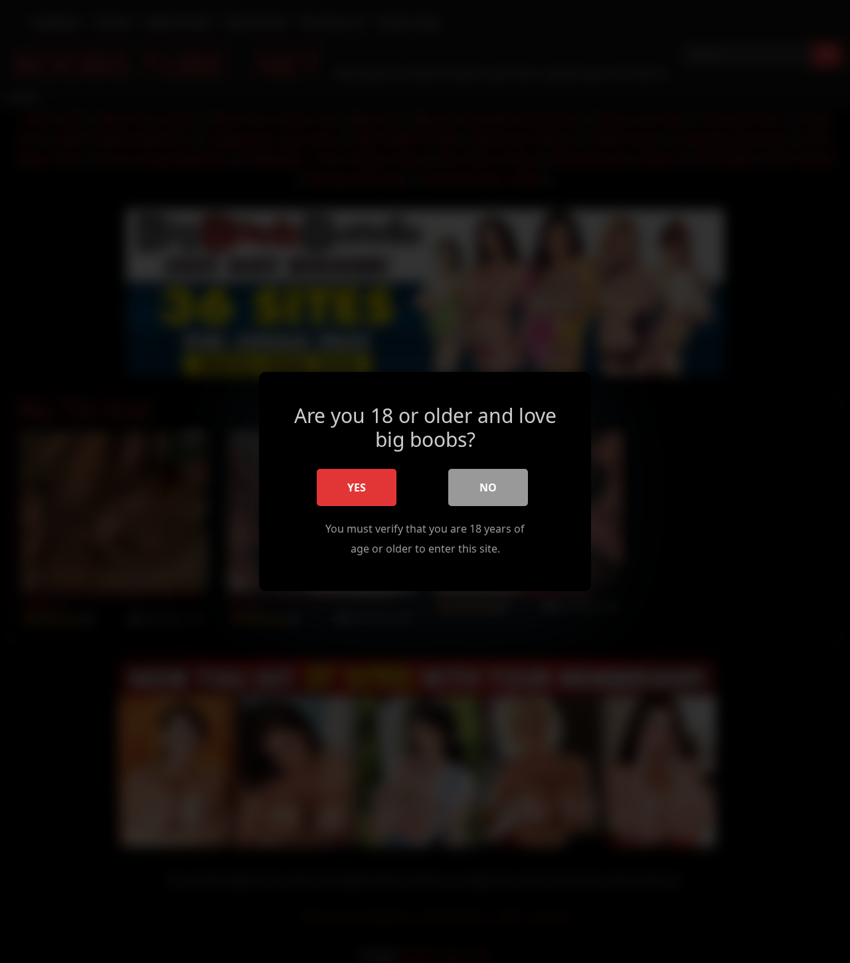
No (488, 487)
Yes (356, 487)
